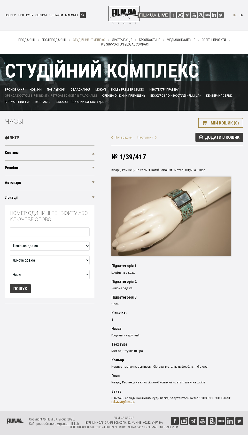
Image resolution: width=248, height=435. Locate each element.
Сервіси (41, 15)
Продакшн (26, 40)
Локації (11, 197)
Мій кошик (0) (225, 122)
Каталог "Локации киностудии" (81, 102)
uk (235, 15)
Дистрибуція (122, 40)
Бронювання (14, 89)
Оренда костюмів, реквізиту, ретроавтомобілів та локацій (51, 95)
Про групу (25, 15)
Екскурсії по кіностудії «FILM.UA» (175, 95)
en (241, 15)
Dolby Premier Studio (127, 89)
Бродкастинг (149, 40)
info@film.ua (168, 427)
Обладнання (80, 89)
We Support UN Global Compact (125, 44)
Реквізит (12, 167)
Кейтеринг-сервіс (219, 95)
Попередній (123, 137)
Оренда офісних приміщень (123, 95)
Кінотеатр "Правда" (164, 89)
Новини (10, 15)
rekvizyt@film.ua (122, 402)
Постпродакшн (54, 40)
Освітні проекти (214, 40)
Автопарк (13, 182)
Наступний (145, 137)
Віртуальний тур (17, 102)
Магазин (71, 15)
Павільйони (56, 89)
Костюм (12, 152)
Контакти (56, 15)
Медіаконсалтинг (181, 40)
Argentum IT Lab (68, 424)
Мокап (100, 89)
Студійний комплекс (89, 40)
